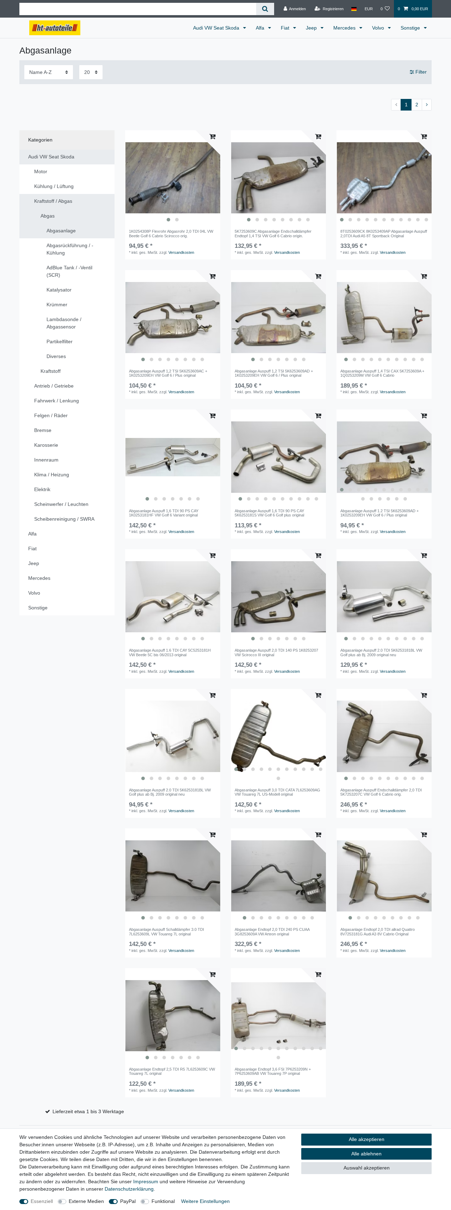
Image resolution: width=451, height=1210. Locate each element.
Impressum (145, 1181)
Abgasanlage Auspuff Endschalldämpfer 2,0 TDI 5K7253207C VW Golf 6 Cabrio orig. (381, 792)
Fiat (286, 28)
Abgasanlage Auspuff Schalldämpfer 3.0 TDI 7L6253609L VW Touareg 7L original (166, 931)
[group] (172, 177)
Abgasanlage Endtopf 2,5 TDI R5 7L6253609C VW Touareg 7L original (172, 1071)
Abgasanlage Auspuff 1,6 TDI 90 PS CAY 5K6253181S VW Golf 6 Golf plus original (269, 513)
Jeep (312, 28)
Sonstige (411, 28)
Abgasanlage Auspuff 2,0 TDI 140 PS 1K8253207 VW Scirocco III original (276, 652)
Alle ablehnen (366, 1153)
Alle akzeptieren (366, 1139)
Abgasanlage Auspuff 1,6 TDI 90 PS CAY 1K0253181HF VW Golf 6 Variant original (163, 513)
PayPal (128, 1201)
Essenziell (42, 1201)
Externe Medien (86, 1201)
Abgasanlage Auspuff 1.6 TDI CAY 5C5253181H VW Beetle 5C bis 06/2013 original (170, 652)
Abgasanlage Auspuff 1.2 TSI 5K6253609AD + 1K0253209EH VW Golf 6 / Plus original (379, 513)
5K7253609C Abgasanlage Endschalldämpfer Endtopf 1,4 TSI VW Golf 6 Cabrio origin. (273, 233)
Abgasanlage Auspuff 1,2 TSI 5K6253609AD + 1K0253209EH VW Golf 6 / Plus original (274, 373)
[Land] (353, 9)
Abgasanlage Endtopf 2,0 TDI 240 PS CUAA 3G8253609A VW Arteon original (272, 931)
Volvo (378, 28)
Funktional (163, 1201)
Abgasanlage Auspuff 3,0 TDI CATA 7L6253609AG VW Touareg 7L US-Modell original (277, 792)
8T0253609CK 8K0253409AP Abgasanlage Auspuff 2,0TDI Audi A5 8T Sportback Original (383, 233)
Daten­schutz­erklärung (129, 1189)
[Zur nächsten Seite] (427, 105)
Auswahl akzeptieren (367, 1168)
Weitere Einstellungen (205, 1201)
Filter (420, 72)
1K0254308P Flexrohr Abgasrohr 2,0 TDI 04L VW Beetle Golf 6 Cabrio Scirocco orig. (171, 233)
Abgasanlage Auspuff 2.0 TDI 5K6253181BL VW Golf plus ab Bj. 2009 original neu (381, 652)
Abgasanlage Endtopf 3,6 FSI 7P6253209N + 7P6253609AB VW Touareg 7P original (273, 1071)
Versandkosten (181, 252)
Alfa (261, 28)
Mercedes (345, 28)
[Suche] (265, 9)
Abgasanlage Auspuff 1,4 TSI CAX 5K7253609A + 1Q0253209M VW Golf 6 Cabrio (382, 373)
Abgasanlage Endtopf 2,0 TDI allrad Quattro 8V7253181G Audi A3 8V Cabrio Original (377, 931)
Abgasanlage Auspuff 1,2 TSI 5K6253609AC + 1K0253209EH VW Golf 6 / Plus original (168, 373)
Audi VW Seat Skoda (217, 28)
